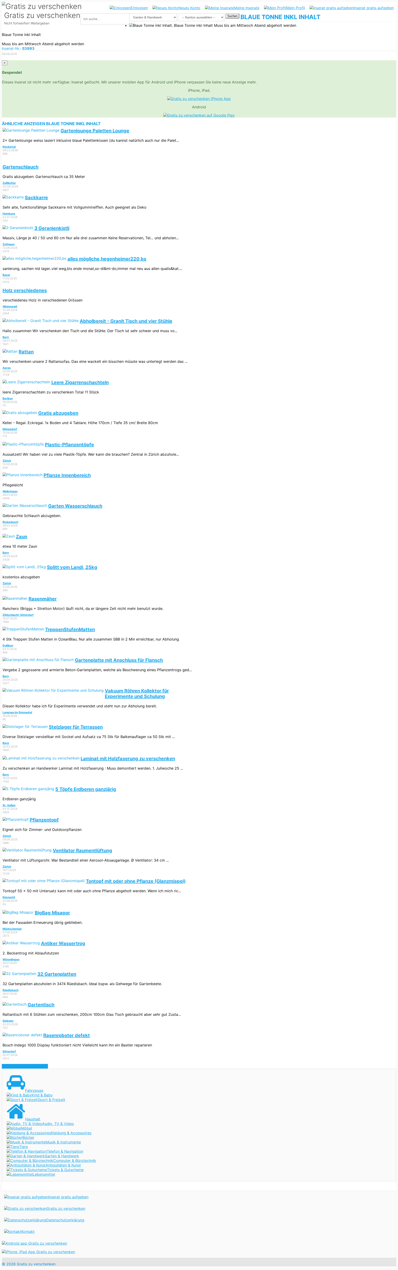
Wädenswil (10, 306)
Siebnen (8, 1020)
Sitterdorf (9, 1051)
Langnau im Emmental (17, 712)
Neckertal (9, 146)
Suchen (232, 16)
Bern (6, 337)
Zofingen (9, 244)
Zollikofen (9, 183)
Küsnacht (9, 897)
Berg (6, 743)
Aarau (7, 367)
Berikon (8, 398)
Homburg (9, 213)
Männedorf (10, 429)
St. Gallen (9, 805)
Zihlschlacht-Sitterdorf (18, 615)
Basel (6, 275)
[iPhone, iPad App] (38, 1251)
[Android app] (34, 1243)
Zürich (7, 460)
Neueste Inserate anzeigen (25, 1066)
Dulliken (8, 645)
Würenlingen (11, 959)
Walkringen (10, 491)
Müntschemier (12, 928)
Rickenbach (10, 522)
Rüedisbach (10, 990)
